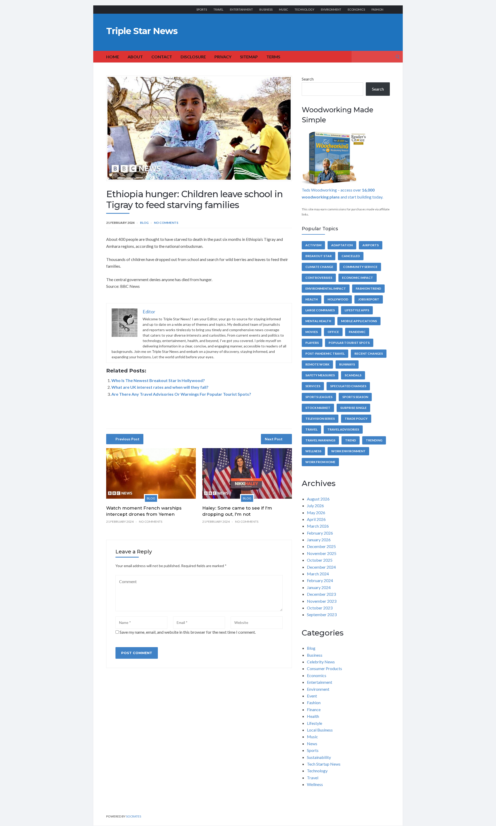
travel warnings (320, 440)
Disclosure (193, 56)
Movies (311, 332)
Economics (356, 9)
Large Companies (320, 310)
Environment (331, 9)
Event (312, 695)
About (135, 56)
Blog (144, 223)
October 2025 (319, 560)
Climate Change (319, 267)
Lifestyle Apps (357, 310)
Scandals (353, 375)
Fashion (377, 9)
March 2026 (318, 525)
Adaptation (342, 245)
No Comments (166, 223)
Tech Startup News (323, 763)
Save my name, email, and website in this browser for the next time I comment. (188, 632)
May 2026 (316, 512)
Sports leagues (318, 397)
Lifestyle (314, 723)
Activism (313, 245)
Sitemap (249, 56)
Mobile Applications (359, 321)
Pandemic (357, 332)
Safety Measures (320, 375)
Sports (201, 9)
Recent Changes (368, 353)
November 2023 (321, 601)
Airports (370, 245)
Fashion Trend (368, 288)
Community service (360, 267)
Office (333, 332)
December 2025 (321, 546)
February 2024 (320, 580)
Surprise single (353, 408)
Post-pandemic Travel (325, 353)
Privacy (222, 56)
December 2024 (321, 567)
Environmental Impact (325, 288)
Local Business (320, 729)
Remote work (317, 364)
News (312, 743)
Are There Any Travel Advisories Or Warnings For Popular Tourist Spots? (181, 394)
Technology (304, 9)
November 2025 (321, 553)
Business (266, 9)
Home (112, 56)
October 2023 (319, 607)
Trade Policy (356, 418)
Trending (374, 440)
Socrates (133, 816)
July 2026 (315, 505)
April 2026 (316, 519)
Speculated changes (348, 386)
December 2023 (321, 594)
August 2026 (318, 498)
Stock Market (317, 408)
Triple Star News (141, 31)
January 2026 (319, 539)
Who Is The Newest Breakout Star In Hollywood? (158, 380)
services (312, 386)
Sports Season (355, 397)
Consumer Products (324, 668)
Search (308, 78)
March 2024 (318, 573)
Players (312, 343)
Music (283, 9)
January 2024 (319, 587)
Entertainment (241, 9)
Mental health (318, 321)
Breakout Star (318, 256)
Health (311, 299)
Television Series (320, 418)
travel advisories (343, 429)
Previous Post (127, 439)
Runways (347, 364)
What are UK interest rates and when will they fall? (159, 387)
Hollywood (338, 299)
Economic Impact (357, 278)
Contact (161, 56)
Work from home (320, 462)
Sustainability (319, 757)
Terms (273, 56)
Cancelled (351, 256)
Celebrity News (321, 661)
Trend (350, 440)
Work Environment (348, 451)
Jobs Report (368, 299)
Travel (218, 9)
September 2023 (322, 614)
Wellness (313, 451)
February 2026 (320, 532)
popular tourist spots (349, 343)
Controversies (318, 278)
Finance (314, 709)
